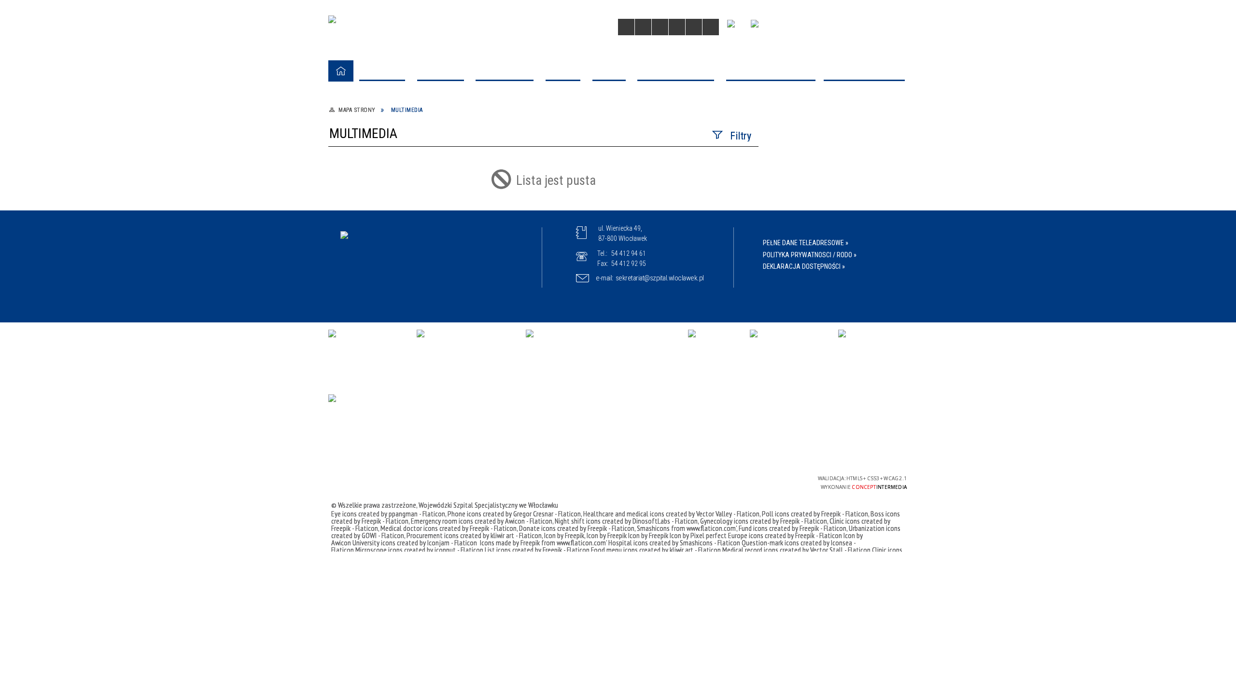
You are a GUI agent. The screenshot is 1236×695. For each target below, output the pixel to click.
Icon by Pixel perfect (698, 535)
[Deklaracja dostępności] (660, 27)
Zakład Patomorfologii (386, 176)
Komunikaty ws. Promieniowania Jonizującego (681, 358)
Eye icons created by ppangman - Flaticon (388, 513)
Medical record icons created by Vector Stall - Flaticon (796, 550)
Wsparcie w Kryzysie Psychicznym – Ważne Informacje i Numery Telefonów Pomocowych (406, 399)
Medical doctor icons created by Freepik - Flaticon (448, 528)
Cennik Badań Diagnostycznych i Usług (402, 358)
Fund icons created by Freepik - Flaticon (792, 528)
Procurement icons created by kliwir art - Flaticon (474, 535)
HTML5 (727, 481)
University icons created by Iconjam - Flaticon (414, 542)
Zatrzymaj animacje (626, 27)
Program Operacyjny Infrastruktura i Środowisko (545, 108)
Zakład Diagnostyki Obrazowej (399, 158)
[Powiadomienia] (710, 27)
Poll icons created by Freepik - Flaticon (815, 513)
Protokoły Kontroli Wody (526, 352)
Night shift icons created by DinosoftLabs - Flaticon (626, 521)
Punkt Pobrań (369, 219)
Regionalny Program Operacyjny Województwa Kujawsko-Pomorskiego (680, 114)
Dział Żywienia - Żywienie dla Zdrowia (674, 225)
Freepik (530, 542)
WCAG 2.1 (772, 480)
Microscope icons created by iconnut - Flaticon (419, 550)
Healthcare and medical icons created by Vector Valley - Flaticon (671, 513)
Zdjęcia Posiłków (378, 260)
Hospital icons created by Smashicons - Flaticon (674, 542)
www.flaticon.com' (711, 528)
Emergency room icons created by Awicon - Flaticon (481, 521)
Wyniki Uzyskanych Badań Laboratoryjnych (392, 303)
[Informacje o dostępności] (643, 27)
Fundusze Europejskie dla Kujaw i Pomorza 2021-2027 (404, 108)
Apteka (496, 219)
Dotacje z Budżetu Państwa (810, 102)
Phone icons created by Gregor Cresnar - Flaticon (514, 513)
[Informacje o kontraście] (694, 27)
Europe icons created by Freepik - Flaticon (785, 535)
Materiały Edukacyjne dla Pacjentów (408, 279)
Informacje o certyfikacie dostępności (625, 483)
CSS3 (741, 481)
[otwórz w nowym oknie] (734, 28)
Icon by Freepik (564, 535)
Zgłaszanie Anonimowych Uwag (400, 328)
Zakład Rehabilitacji (383, 195)
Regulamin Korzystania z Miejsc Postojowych (818, 358)
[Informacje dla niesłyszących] (677, 27)
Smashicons (654, 528)
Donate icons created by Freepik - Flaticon (576, 528)
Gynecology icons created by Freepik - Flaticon (763, 521)
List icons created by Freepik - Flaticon (537, 550)
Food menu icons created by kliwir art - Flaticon (656, 550)
